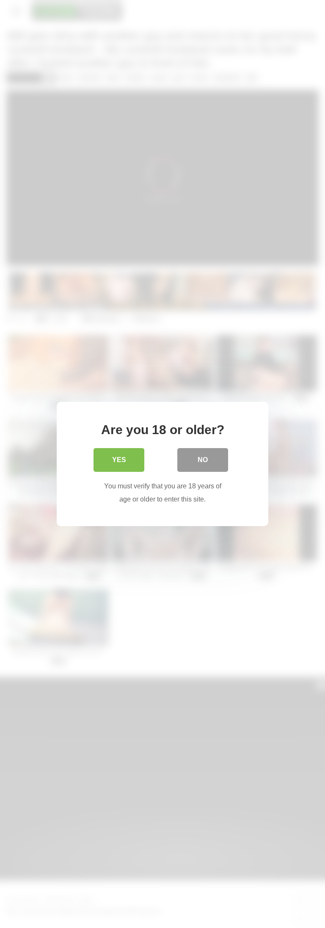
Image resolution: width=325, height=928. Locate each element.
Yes (119, 459)
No (203, 459)
